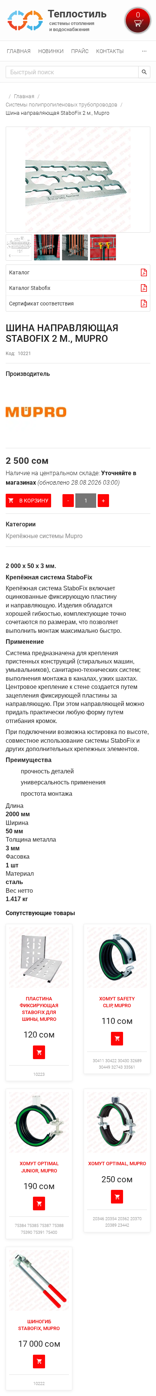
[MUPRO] (78, 412)
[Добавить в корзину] (39, 1052)
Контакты (110, 51)
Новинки (51, 51)
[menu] (78, 51)
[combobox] (72, 72)
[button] (78, 180)
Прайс (80, 51)
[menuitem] (18, 51)
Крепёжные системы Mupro (44, 536)
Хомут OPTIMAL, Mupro (117, 1163)
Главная (19, 51)
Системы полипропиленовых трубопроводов (61, 105)
